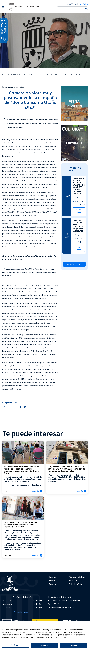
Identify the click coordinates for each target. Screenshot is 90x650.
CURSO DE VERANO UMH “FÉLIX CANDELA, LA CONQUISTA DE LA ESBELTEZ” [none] (78, 225)
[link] (24, 6)
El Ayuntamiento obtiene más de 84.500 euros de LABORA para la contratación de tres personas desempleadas (66, 468)
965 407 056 (37, 604)
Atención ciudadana (77, 577)
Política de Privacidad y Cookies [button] (53, 637)
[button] (3, 6)
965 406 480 (37, 607)
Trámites (52, 577)
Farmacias (73, 580)
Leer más (35, 491)
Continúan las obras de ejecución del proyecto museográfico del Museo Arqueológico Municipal (20, 524)
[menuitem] (58, 577)
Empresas (53, 584)
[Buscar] (86, 8)
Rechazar (44, 645)
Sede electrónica (75, 584)
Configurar (15, 645)
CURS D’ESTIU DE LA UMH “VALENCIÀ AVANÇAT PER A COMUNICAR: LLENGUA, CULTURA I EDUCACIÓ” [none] (79, 185)
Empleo (52, 580)
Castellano (72, 4)
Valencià (84, 4)
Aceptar (74, 645)
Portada (5, 74)
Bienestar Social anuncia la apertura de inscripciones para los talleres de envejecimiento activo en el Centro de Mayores (21, 469)
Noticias (14, 74)
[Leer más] (41, 491)
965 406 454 (37, 600)
